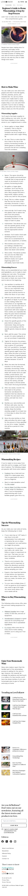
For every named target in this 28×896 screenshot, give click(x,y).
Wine (14, 5)
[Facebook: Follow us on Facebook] (2, 841)
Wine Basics (20, 5)
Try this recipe (9, 484)
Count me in (14, 825)
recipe (16, 465)
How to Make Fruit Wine (13, 487)
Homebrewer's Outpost (12, 618)
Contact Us (5, 858)
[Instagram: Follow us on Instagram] (15, 841)
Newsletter (5, 851)
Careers (4, 856)
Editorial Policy (6, 853)
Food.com (8, 473)
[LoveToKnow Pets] (8, 872)
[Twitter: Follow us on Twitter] (7, 841)
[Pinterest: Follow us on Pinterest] (11, 841)
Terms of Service (6, 882)
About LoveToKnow (8, 848)
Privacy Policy (5, 880)
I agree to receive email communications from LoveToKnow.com (11, 830)
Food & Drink (8, 5)
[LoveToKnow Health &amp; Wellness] (8, 868)
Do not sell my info (7, 878)
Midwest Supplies (10, 611)
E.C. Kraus (8, 627)
